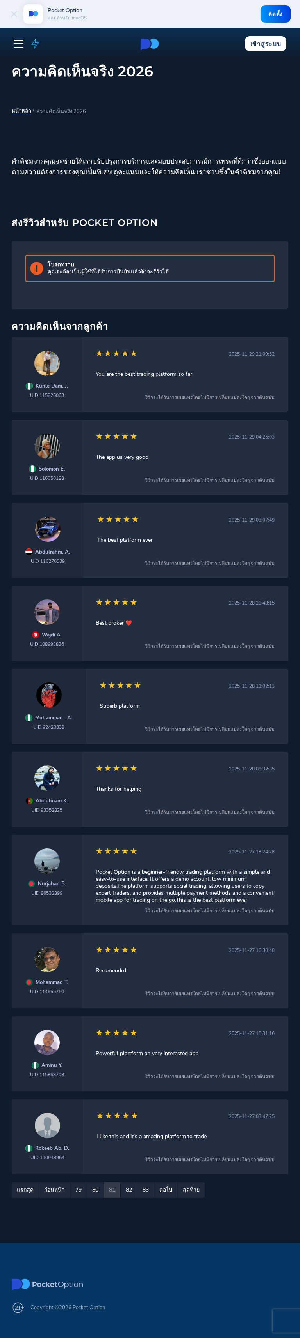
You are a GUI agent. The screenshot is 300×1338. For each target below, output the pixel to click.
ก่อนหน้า (54, 1189)
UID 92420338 (48, 727)
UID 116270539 (48, 561)
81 (112, 1189)
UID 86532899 (46, 893)
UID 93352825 (46, 810)
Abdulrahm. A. (52, 552)
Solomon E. (52, 469)
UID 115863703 (47, 1075)
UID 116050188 (47, 478)
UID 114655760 (47, 992)
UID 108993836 (47, 644)
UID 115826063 (47, 395)
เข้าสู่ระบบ (265, 44)
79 (78, 1189)
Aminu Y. (51, 1065)
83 (146, 1189)
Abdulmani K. (52, 801)
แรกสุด (25, 1189)
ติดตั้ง (275, 14)
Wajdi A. (52, 635)
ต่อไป (165, 1189)
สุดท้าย (191, 1189)
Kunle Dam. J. (52, 386)
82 (129, 1189)
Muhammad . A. (53, 718)
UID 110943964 (47, 1158)
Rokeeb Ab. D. (52, 1148)
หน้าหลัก (21, 111)
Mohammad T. (52, 982)
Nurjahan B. (52, 884)
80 (95, 1189)
